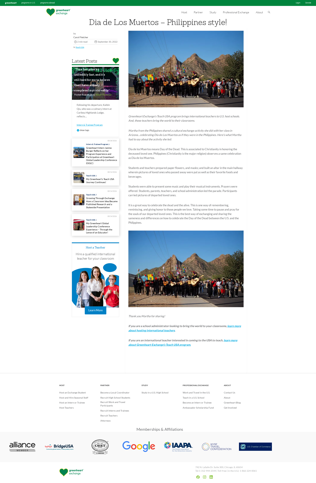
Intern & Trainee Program (90, 124)
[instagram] (204, 477)
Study (145, 385)
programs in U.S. (28, 3)
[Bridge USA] (61, 447)
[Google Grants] (138, 447)
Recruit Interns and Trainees (114, 410)
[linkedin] (211, 477)
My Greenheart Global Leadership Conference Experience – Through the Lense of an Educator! (99, 228)
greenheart (10, 3)
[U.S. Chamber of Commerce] (255, 447)
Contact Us (229, 392)
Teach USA (80, 47)
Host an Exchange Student (72, 392)
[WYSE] (216, 447)
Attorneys (105, 420)
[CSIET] (100, 447)
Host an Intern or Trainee (72, 402)
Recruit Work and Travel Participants (112, 404)
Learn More (95, 310)
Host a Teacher (95, 247)
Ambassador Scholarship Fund (198, 407)
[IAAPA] (177, 447)
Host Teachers (66, 407)
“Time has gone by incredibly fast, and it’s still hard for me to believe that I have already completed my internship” (92, 80)
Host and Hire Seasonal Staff (73, 397)
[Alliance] (22, 447)
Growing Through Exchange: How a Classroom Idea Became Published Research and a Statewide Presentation (102, 203)
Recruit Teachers (109, 415)
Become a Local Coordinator (115, 392)
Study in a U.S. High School (155, 392)
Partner (104, 385)
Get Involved (230, 407)
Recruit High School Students (115, 397)
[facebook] (198, 477)
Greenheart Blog (232, 402)
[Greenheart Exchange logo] (58, 12)
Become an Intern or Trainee (197, 402)
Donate (308, 3)
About (227, 385)
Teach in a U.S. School (193, 397)
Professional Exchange (196, 385)
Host (62, 385)
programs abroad (47, 3)
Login (298, 3)
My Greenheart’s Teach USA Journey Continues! (100, 181)
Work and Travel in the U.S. (196, 392)
